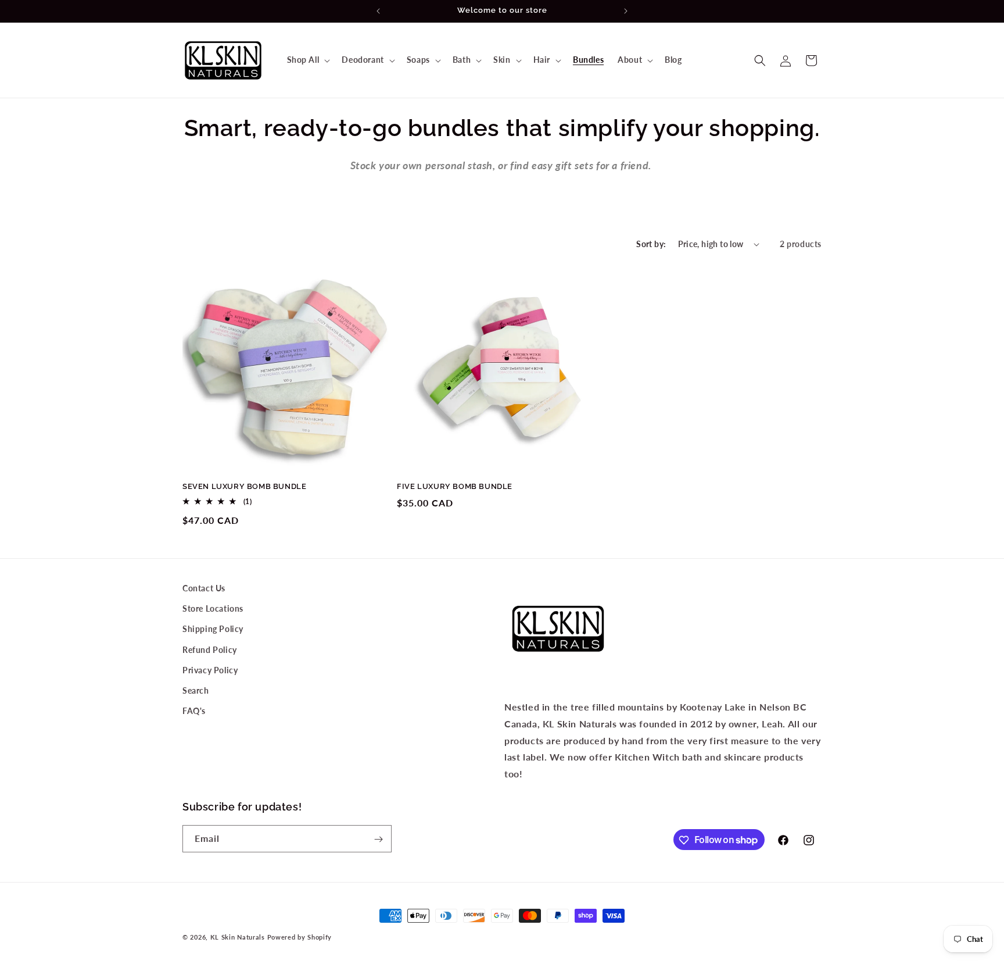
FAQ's (194, 711)
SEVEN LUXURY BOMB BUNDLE (244, 486)
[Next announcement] (626, 11)
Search (195, 690)
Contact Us (203, 588)
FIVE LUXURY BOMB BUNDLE (454, 486)
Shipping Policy (212, 629)
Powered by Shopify (299, 937)
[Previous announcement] (378, 11)
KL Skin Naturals (237, 937)
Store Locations (212, 608)
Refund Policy (209, 650)
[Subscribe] (378, 839)
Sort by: (651, 244)
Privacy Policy (210, 670)
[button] (307, 60)
